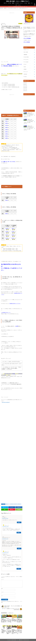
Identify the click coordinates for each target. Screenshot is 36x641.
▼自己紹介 (25, 74)
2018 (25, 87)
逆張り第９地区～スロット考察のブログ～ (18, 1)
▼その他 (25, 76)
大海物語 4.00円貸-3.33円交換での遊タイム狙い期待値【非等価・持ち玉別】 (29, 121)
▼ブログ (25, 64)
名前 (2, 588)
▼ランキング (26, 71)
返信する (19, 522)
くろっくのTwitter (27, 38)
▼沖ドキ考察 (26, 52)
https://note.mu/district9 (6, 402)
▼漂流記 (25, 69)
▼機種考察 (25, 54)
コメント (2, 579)
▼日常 (25, 66)
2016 (25, 90)
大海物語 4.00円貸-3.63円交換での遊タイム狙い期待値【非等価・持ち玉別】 (29, 128)
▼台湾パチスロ (26, 49)
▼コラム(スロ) (26, 59)
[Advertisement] (11, 18)
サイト (2, 595)
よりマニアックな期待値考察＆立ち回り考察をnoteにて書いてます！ (18, 6)
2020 (25, 84)
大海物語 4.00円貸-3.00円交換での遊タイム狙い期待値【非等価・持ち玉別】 (29, 115)
